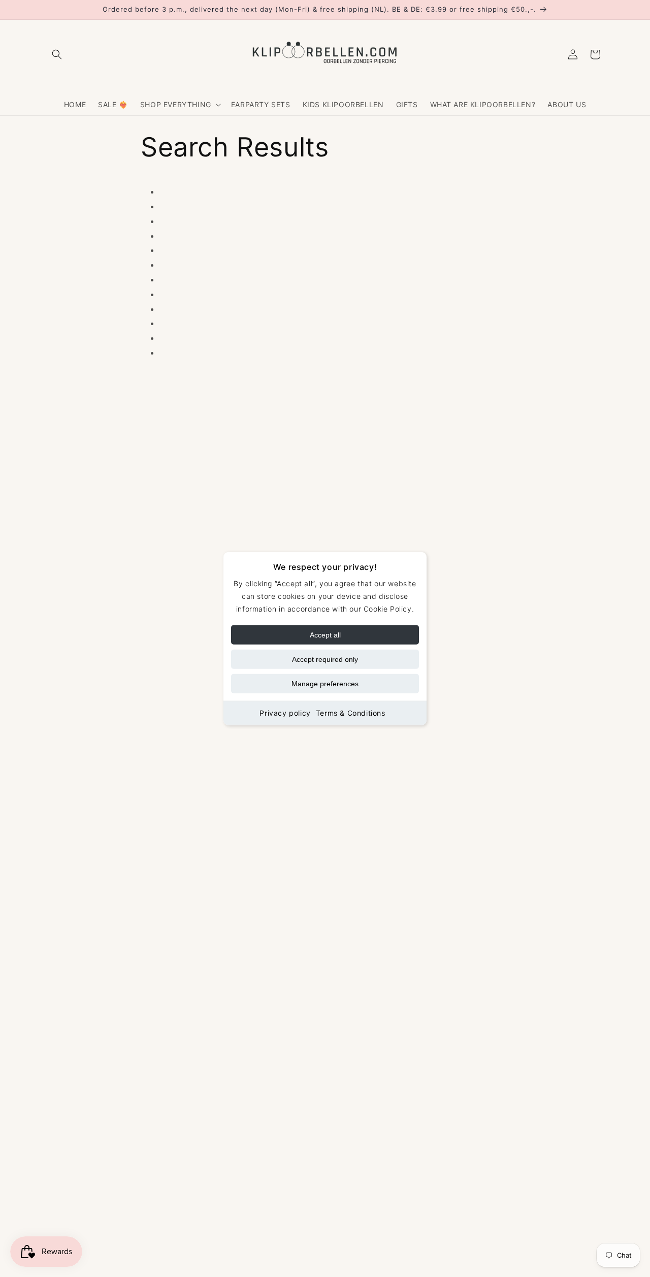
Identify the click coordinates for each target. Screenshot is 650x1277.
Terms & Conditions (350, 713)
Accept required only (325, 659)
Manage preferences (325, 684)
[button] (57, 54)
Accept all (325, 635)
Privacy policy (284, 713)
